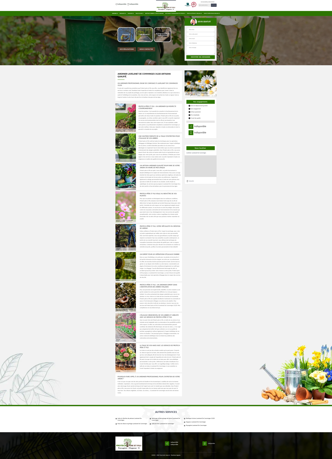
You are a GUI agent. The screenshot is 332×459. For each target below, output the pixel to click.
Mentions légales (175, 455)
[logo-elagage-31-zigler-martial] (166, 6)
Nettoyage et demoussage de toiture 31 (175, 13)
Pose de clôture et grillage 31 (194, 13)
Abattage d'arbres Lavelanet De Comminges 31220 (200, 418)
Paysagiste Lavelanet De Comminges (196, 425)
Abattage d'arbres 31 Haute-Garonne (154, 13)
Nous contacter (146, 49)
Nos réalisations (127, 49)
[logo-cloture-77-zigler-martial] (128, 444)
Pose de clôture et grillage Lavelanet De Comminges (132, 423)
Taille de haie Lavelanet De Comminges (163, 423)
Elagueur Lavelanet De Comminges (196, 422)
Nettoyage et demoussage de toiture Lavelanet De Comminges (166, 419)
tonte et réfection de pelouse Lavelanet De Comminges (130, 419)
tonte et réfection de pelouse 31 (212, 13)
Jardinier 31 (115, 13)
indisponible (121, 4)
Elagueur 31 (131, 13)
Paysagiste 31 (123, 13)
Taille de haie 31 (139, 13)
